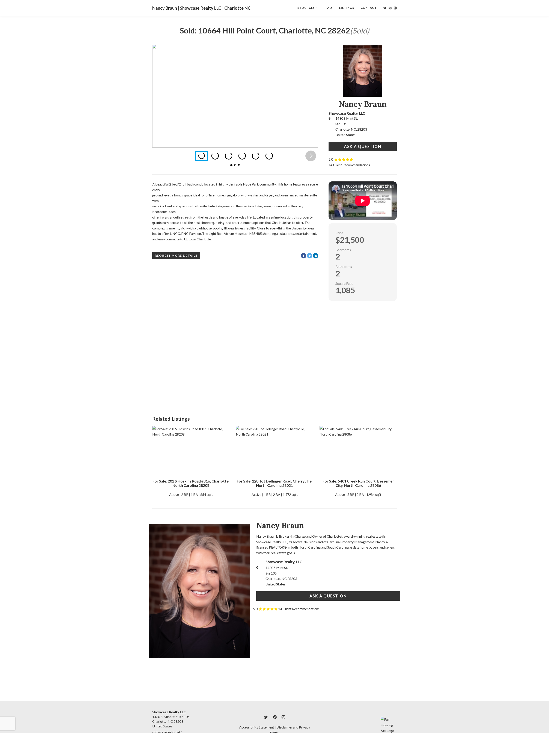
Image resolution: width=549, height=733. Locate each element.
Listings (346, 7)
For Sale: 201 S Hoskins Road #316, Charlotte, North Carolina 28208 (190, 483)
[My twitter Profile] (384, 8)
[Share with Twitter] (309, 255)
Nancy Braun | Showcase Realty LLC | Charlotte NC (201, 8)
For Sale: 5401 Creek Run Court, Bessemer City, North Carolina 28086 (358, 483)
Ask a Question (362, 146)
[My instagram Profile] (395, 8)
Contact (369, 7)
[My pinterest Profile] (390, 8)
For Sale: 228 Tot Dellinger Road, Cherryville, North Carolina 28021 (274, 483)
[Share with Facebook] (303, 255)
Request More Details (176, 255)
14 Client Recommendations (349, 165)
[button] (310, 96)
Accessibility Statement (256, 727)
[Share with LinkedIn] (315, 255)
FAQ (329, 7)
